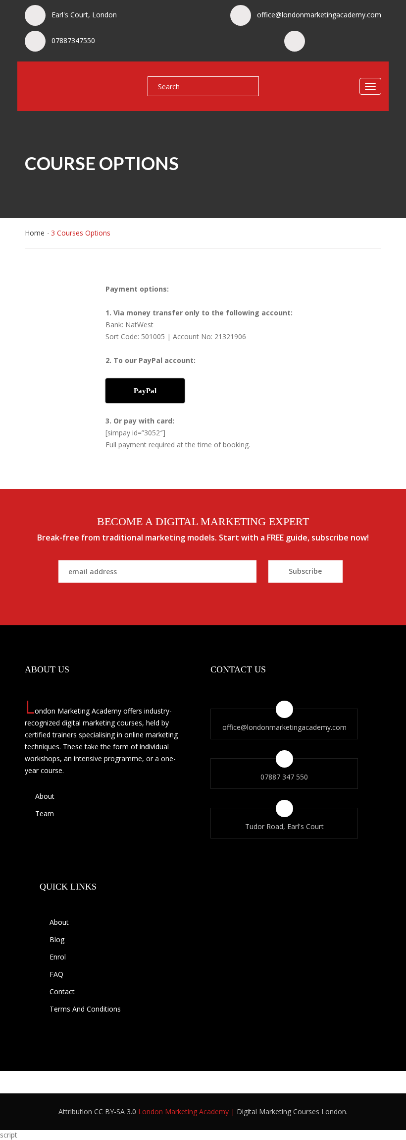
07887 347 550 (284, 776)
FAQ (56, 974)
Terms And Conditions (85, 1009)
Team (43, 813)
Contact (62, 991)
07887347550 (73, 40)
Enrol (58, 956)
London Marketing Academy (183, 1111)
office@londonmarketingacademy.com (319, 14)
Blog (57, 939)
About (43, 796)
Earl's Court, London (84, 14)
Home (35, 233)
